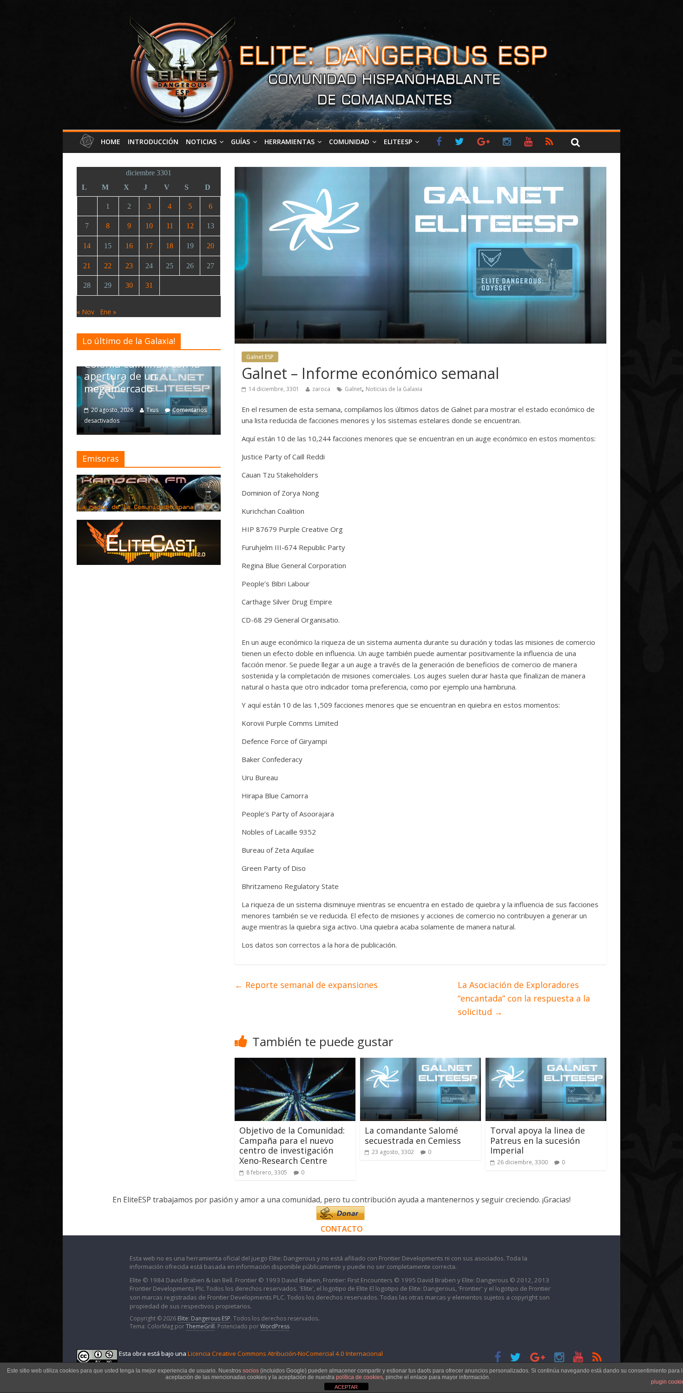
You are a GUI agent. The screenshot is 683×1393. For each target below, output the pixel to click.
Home (110, 141)
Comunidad (349, 141)
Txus (152, 410)
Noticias (201, 141)
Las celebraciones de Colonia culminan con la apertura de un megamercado (142, 370)
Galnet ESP (260, 357)
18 (169, 246)
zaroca (321, 389)
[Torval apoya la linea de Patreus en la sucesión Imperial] (546, 1063)
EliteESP (398, 141)
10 (149, 226)
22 (108, 266)
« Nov (85, 311)
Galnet (353, 389)
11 (169, 226)
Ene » (108, 311)
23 (129, 266)
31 (149, 285)
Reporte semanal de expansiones (306, 984)
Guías (240, 141)
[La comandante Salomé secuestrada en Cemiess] (420, 1063)
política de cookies (359, 1377)
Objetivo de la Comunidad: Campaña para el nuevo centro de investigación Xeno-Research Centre (292, 1145)
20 (210, 246)
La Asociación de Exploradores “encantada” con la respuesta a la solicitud (524, 998)
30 (129, 285)
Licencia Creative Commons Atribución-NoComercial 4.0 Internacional (285, 1353)
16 (129, 246)
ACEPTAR (346, 1387)
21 (87, 266)
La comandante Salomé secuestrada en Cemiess (413, 1135)
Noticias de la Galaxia (394, 389)
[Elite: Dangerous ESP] (341, 16)
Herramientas (289, 141)
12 (190, 226)
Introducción (153, 141)
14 (87, 246)
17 (149, 246)
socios (251, 1370)
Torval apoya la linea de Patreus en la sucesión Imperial (537, 1140)
